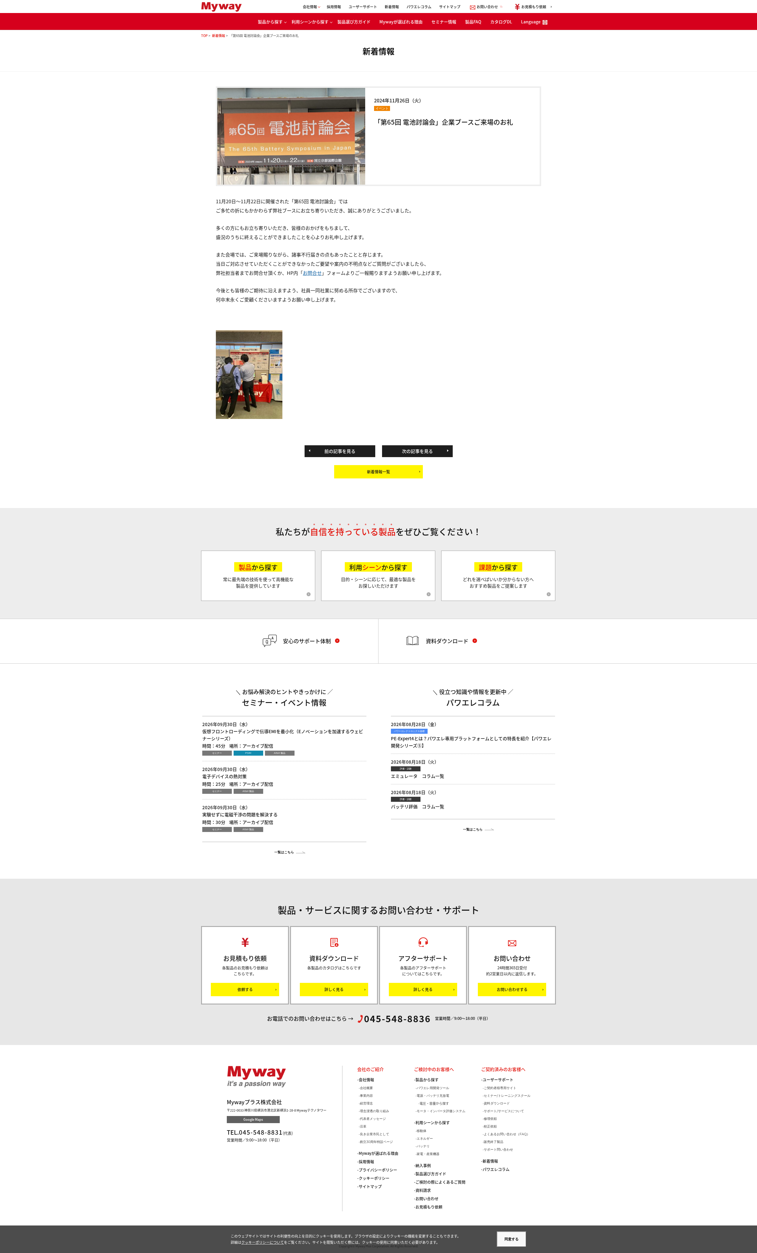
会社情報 (366, 1079)
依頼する (245, 989)
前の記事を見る (339, 451)
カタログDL (501, 22)
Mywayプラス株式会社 (224, 6)
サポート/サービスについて (504, 1111)
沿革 (363, 1126)
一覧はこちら (284, 852)
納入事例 (423, 1165)
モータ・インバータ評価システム (441, 1111)
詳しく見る (334, 989)
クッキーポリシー (374, 1178)
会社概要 (366, 1088)
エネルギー (425, 1138)
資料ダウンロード (497, 1103)
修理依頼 (490, 1119)
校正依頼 (490, 1126)
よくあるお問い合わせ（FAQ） (507, 1134)
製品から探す (270, 22)
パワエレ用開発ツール (433, 1088)
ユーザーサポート (363, 6)
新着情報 (392, 6)
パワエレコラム (419, 6)
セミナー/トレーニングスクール (507, 1096)
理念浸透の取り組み (374, 1111)
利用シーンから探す (310, 22)
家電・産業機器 (428, 1154)
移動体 (421, 1131)
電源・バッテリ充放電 (433, 1096)
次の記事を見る (417, 451)
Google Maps (253, 1119)
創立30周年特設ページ (376, 1142)
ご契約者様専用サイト (500, 1088)
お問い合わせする (512, 989)
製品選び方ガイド (354, 22)
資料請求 (423, 1190)
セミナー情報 (443, 22)
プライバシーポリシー (378, 1170)
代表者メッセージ (373, 1119)
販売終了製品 (493, 1142)
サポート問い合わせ (498, 1149)
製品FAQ (473, 22)
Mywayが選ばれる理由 (401, 22)
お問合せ (312, 272)
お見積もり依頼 (428, 1207)
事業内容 (366, 1096)
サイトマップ (449, 6)
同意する (511, 1239)
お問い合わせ (427, 1198)
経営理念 (366, 1103)
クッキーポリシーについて (262, 1242)
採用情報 (334, 6)
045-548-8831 (261, 1132)
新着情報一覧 (378, 471)
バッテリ (423, 1146)
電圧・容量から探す (434, 1103)
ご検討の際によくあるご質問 (440, 1182)
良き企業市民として (374, 1134)
